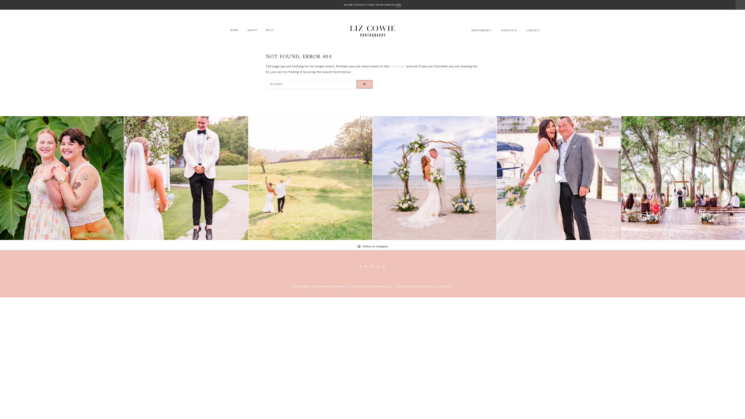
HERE (398, 4)
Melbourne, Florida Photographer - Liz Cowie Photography (372, 31)
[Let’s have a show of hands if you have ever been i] (559, 178)
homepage (398, 66)
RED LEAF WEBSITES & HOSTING (430, 286)
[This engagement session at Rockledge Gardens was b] (62, 178)
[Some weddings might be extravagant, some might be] (434, 178)
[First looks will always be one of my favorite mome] (186, 178)
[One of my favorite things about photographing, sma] (683, 178)
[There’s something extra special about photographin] (310, 178)
